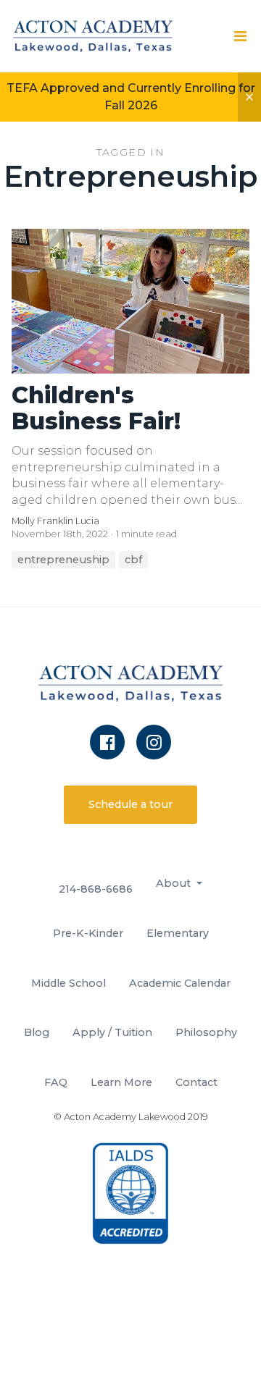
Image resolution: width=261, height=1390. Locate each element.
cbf (133, 559)
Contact (196, 1082)
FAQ (55, 1082)
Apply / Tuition (112, 1032)
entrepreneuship (63, 559)
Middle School (68, 983)
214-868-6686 (96, 889)
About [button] (175, 883)
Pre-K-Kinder (88, 933)
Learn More (121, 1082)
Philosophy (206, 1032)
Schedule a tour (130, 804)
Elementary (177, 933)
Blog (36, 1032)
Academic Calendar (180, 983)
